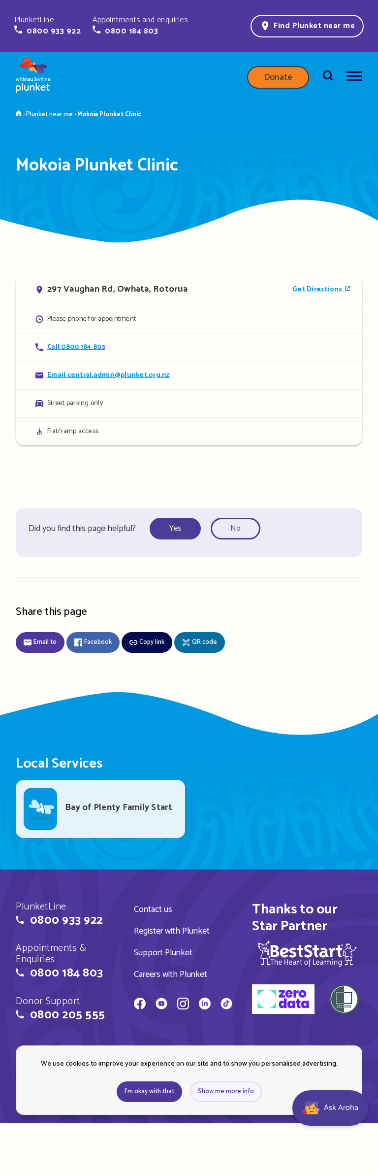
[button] (47, 25)
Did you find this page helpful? (82, 528)
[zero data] (283, 1000)
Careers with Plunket (170, 974)
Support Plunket (163, 952)
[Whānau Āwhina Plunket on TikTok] (226, 1005)
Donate (278, 77)
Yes (175, 528)
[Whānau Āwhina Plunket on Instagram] (183, 1005)
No (235, 528)
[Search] (328, 77)
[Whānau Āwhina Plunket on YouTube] (161, 1005)
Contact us (153, 909)
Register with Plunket (172, 931)
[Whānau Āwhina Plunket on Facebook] (140, 1005)
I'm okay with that (149, 1091)
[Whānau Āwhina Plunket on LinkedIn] (205, 1005)
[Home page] (33, 77)
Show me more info (226, 1091)
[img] (307, 954)
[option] (178, 528)
